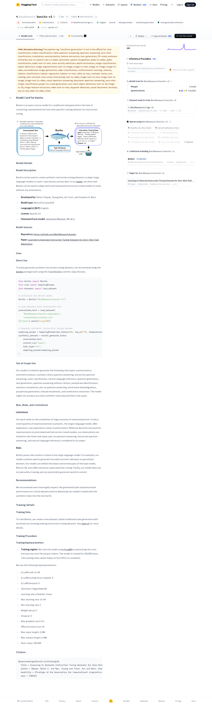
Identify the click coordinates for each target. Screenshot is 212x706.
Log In (180, 4)
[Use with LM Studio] (182, 91)
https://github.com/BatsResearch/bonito (55, 234)
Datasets (110, 4)
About (78, 701)
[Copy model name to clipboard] (54, 17)
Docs (155, 4)
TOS (47, 701)
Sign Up (190, 4)
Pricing (163, 4)
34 (96, 16)
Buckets (140, 4)
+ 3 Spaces (188, 142)
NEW (154, 59)
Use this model (185, 36)
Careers (94, 701)
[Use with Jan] (184, 91)
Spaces (124, 4)
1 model (192, 86)
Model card (26, 35)
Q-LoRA (68, 549)
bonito (19, 271)
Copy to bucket (162, 36)
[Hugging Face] (111, 701)
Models (96, 4)
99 (67, 16)
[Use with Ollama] (186, 91)
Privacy (62, 701)
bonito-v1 (44, 16)
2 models (192, 90)
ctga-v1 (85, 523)
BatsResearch (27, 16)
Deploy (141, 36)
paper (79, 181)
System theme (26, 701)
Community (78, 35)
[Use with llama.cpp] (180, 91)
